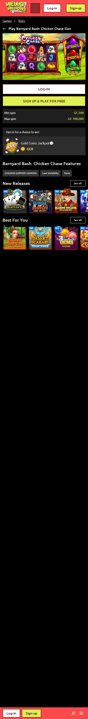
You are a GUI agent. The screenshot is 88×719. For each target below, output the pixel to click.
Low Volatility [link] (50, 173)
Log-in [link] (52, 8)
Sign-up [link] (76, 8)
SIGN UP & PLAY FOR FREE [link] (44, 101)
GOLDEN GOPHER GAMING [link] (21, 173)
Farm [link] (67, 173)
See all (78, 183)
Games (7, 21)
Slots (21, 21)
